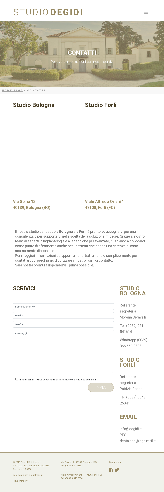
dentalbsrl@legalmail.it (30, 475)
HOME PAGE (12, 90)
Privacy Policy (20, 480)
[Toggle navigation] (146, 12)
